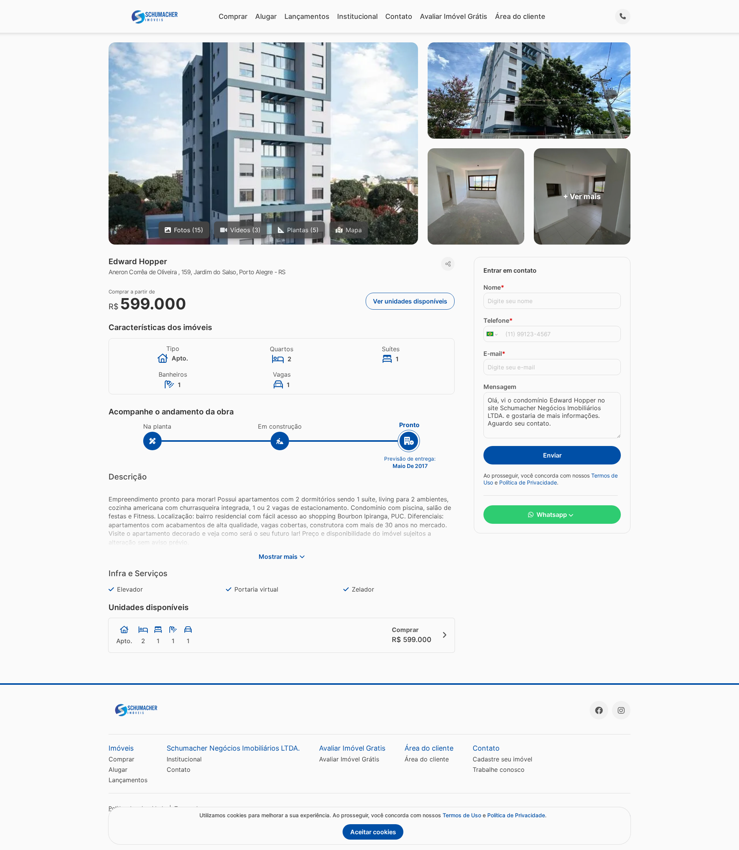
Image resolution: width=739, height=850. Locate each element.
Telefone (498, 320)
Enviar (552, 455)
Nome (493, 287)
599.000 (153, 303)
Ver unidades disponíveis (410, 301)
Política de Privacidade (528, 482)
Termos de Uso (462, 815)
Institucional (357, 16)
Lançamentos (306, 16)
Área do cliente (520, 16)
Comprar (233, 16)
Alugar (266, 16)
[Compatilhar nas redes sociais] (448, 264)
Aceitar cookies (373, 832)
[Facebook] (599, 710)
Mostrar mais (278, 556)
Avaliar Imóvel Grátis (453, 16)
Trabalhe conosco (499, 769)
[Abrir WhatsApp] (719, 830)
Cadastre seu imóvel (502, 759)
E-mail (494, 353)
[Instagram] (621, 710)
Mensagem (499, 387)
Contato (398, 16)
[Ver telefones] (622, 16)
